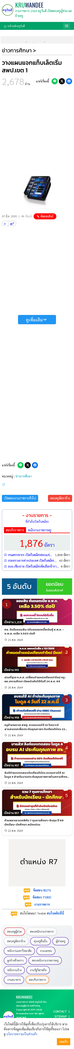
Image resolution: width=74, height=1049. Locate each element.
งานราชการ (42, 904)
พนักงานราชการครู (39, 530)
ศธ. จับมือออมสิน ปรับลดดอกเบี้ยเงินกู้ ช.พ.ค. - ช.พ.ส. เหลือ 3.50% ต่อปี (34, 631)
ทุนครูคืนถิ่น (40, 941)
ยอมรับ (63, 1042)
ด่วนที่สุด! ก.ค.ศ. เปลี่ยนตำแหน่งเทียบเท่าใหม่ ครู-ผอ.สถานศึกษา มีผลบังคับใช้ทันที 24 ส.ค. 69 (35, 679)
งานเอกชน (46, 950)
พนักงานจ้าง (14, 970)
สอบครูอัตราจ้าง (60, 498)
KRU (29, 5)
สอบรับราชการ (15, 530)
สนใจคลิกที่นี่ (55, 913)
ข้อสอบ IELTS (42, 890)
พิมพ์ (28, 216)
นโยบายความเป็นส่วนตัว (21, 1034)
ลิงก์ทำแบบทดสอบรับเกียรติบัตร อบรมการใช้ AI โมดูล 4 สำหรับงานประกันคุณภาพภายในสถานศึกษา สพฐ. (36, 777)
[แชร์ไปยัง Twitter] (62, 81)
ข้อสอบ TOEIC (41, 897)
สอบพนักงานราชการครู (45, 960)
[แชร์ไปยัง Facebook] (69, 81)
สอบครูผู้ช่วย (14, 931)
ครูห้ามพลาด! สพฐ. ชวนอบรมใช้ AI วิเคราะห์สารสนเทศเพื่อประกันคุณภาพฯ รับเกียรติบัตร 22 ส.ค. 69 (34, 729)
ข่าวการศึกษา (23, 476)
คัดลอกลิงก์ (46, 216)
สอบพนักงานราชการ (42, 931)
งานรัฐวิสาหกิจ (38, 970)
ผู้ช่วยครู (60, 941)
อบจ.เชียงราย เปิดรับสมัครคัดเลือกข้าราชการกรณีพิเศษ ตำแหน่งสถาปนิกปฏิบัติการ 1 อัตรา (33, 566)
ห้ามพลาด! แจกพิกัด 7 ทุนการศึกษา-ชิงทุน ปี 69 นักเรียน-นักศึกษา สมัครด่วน (34, 822)
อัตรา (37, 542)
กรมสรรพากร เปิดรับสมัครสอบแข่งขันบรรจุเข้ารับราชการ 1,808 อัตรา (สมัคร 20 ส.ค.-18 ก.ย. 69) (30, 555)
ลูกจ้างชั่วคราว (15, 960)
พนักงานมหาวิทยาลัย (19, 950)
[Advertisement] (37, 131)
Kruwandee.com (25, 1013)
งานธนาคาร (14, 979)
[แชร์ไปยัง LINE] (55, 81)
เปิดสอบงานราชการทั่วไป (20, 498)
